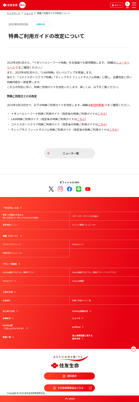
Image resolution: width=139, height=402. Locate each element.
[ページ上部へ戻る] (133, 349)
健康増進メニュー (10, 224)
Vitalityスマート (9, 280)
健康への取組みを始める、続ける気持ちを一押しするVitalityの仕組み (21, 216)
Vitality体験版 (78, 280)
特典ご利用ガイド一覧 (81, 300)
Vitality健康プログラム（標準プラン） (19, 272)
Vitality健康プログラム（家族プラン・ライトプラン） (94, 272)
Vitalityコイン (78, 244)
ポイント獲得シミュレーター (84, 224)
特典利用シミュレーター (13, 252)
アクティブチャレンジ (12, 244)
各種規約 (6, 300)
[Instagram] (60, 189)
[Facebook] (69, 189)
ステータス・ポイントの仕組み (85, 216)
